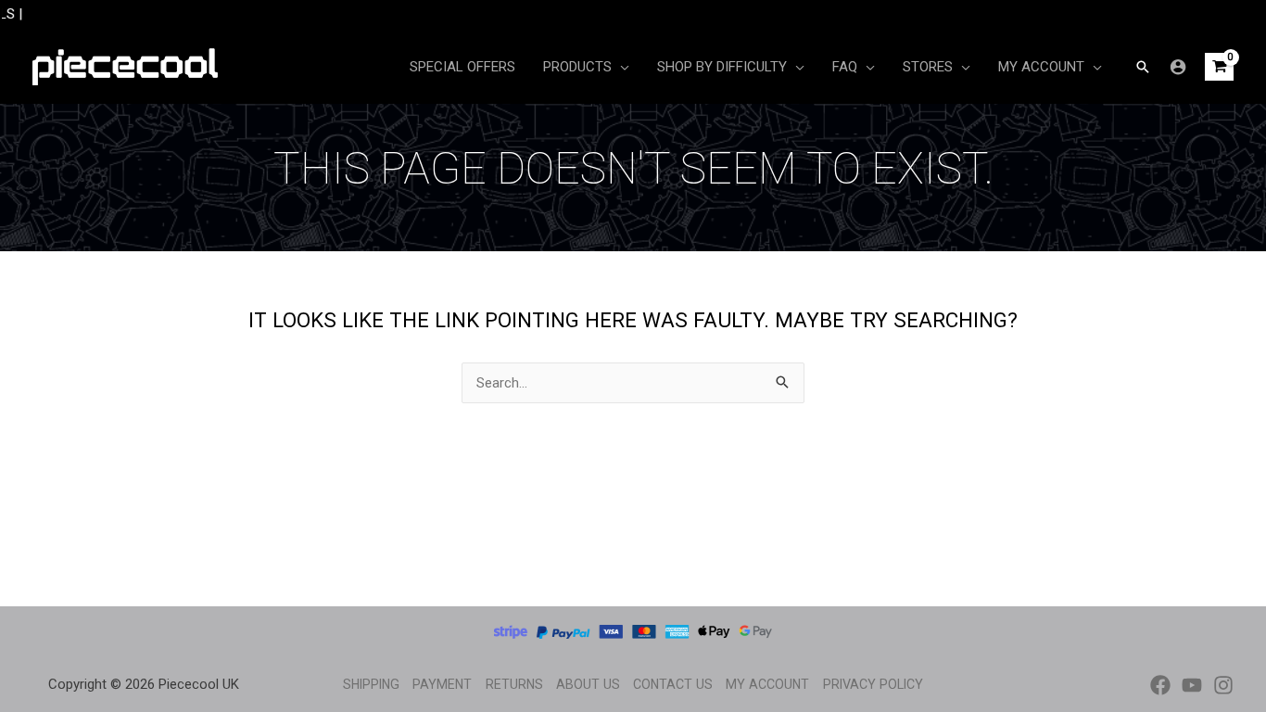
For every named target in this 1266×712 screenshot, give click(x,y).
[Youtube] (1192, 685)
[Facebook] (1160, 685)
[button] (1142, 66)
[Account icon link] (1178, 66)
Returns (514, 684)
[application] (620, 66)
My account (767, 684)
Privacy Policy (873, 684)
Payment (442, 684)
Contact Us (673, 684)
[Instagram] (1223, 685)
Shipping (371, 684)
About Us (588, 684)
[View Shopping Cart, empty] (1219, 67)
